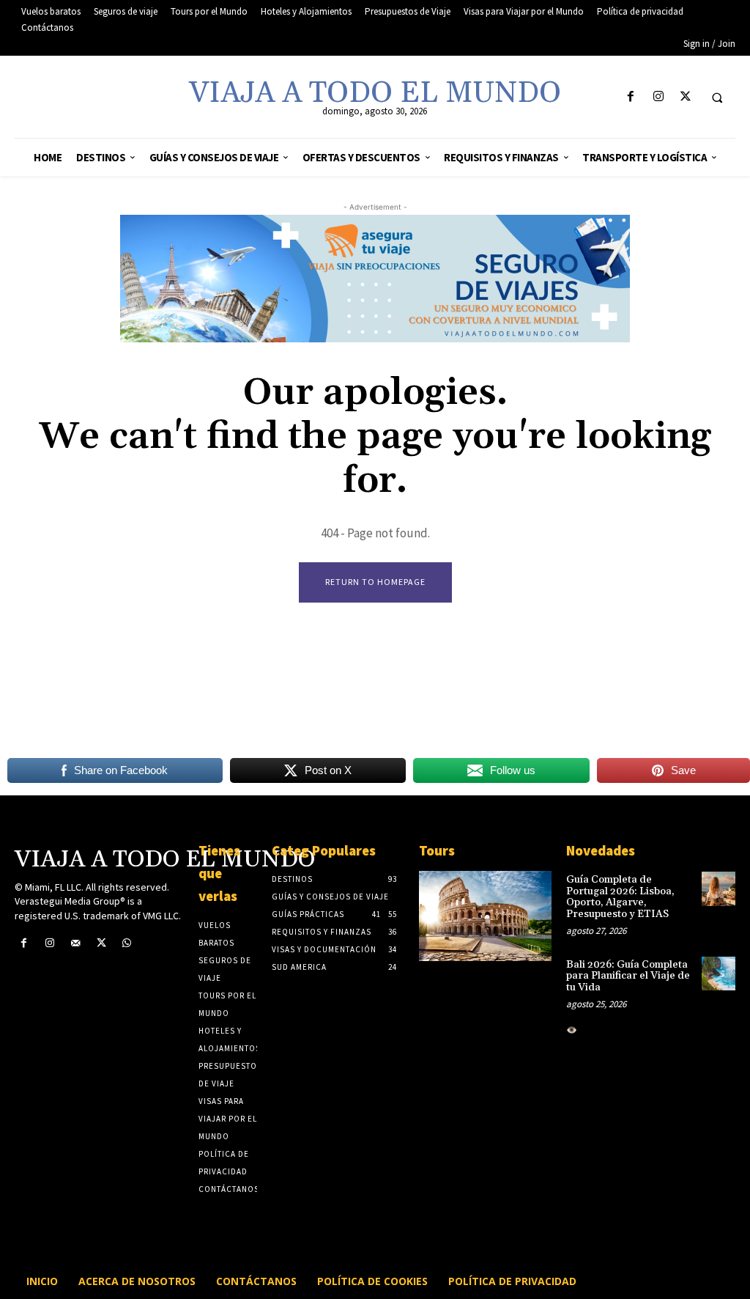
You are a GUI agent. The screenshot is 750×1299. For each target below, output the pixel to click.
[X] (685, 97)
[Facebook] (631, 97)
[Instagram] (658, 97)
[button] (717, 97)
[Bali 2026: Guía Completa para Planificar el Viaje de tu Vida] (718, 973)
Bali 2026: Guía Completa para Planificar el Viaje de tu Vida (628, 976)
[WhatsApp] (127, 943)
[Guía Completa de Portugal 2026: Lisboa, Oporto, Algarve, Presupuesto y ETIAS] (718, 888)
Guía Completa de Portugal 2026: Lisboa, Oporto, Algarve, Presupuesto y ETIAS (620, 896)
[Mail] (75, 943)
